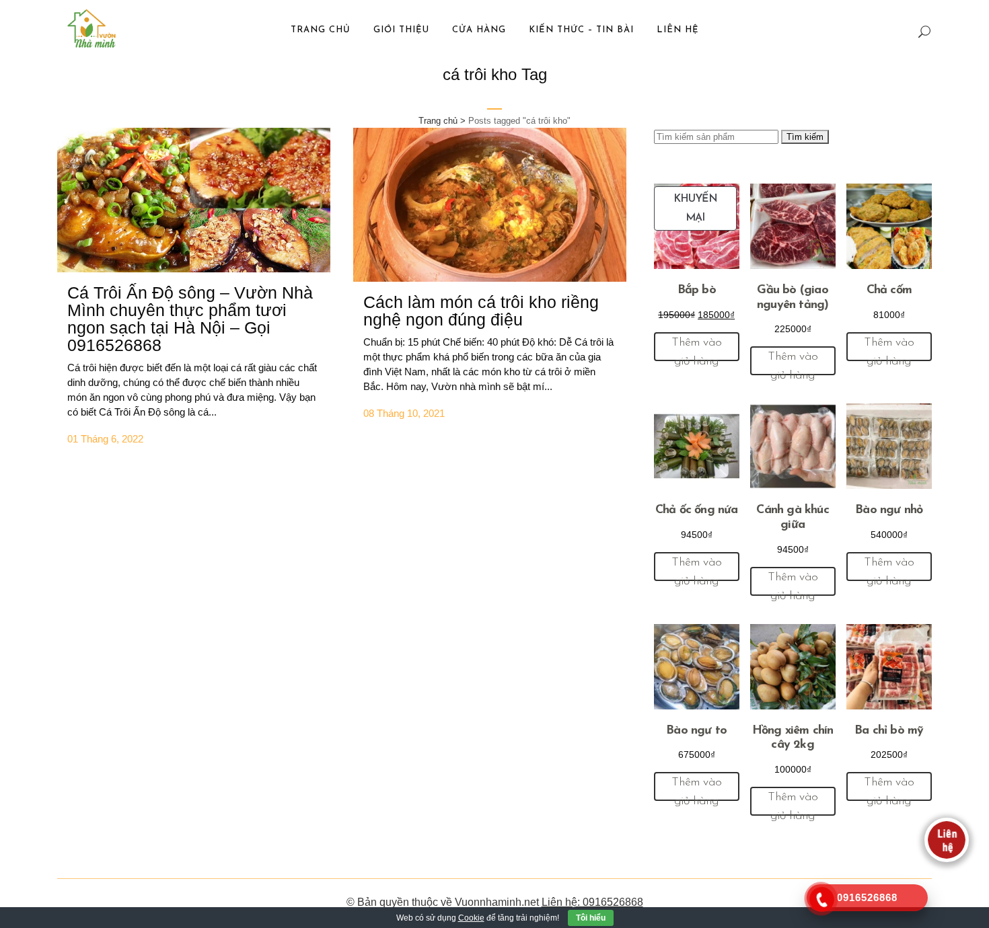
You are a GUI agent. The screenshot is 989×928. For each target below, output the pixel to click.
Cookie (471, 918)
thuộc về (432, 902)
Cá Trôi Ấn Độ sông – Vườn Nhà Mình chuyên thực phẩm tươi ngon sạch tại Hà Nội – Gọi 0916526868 (190, 318)
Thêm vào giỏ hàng (696, 349)
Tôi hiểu (591, 918)
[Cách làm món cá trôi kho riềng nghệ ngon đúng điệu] (489, 205)
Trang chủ (437, 121)
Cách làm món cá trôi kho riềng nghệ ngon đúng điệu (481, 311)
